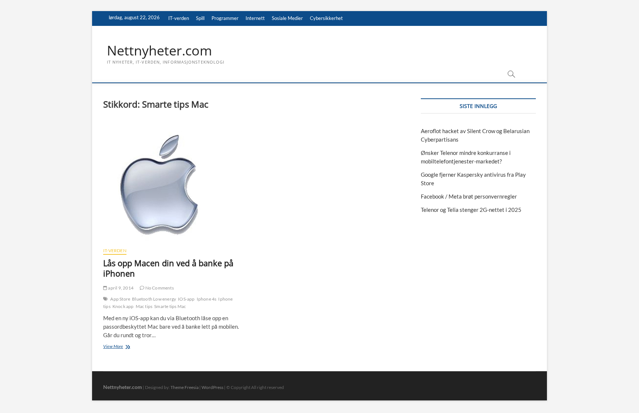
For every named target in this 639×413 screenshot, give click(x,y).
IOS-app (186, 299)
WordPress (212, 387)
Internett (255, 18)
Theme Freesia (184, 387)
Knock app (123, 306)
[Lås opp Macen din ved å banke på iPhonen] (176, 182)
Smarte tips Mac (170, 306)
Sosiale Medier (287, 18)
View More (120, 347)
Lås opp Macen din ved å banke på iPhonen (168, 268)
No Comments (158, 288)
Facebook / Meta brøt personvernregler (469, 196)
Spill (200, 18)
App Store (120, 299)
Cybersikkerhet (326, 18)
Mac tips (144, 306)
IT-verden (178, 18)
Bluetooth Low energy (154, 299)
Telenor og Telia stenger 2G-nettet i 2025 (471, 209)
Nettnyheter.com (159, 51)
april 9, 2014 (120, 288)
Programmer (225, 18)
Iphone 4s (207, 299)
